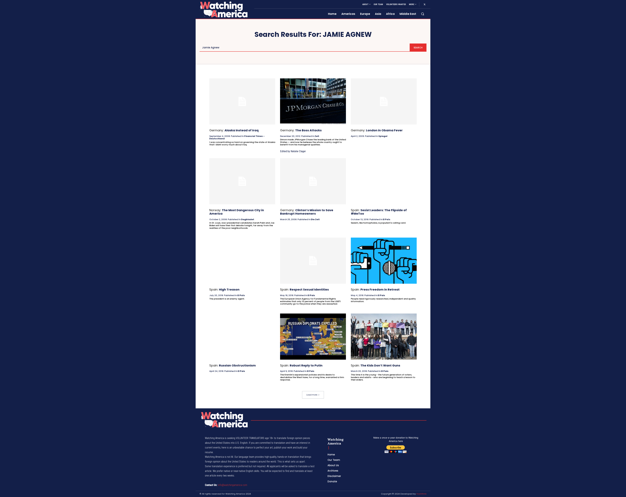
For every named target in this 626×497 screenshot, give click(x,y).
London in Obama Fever (384, 130)
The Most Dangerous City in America (236, 212)
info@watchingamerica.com (232, 485)
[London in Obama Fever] (384, 101)
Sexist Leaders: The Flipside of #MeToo (379, 212)
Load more (311, 394)
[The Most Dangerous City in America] (242, 181)
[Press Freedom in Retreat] (384, 261)
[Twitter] (424, 5)
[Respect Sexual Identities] (313, 261)
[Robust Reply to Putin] (313, 337)
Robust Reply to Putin (306, 365)
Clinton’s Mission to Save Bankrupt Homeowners (306, 212)
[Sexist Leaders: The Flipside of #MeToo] (384, 181)
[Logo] (223, 9)
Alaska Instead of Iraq (241, 130)
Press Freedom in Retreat (380, 289)
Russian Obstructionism (237, 365)
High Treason (229, 289)
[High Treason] (242, 261)
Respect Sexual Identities (309, 289)
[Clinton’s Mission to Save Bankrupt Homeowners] (313, 181)
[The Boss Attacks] (313, 101)
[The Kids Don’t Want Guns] (384, 337)
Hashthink (421, 493)
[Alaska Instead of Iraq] (242, 101)
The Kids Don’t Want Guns (380, 365)
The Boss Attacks (308, 130)
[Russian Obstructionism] (242, 337)
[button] (422, 14)
